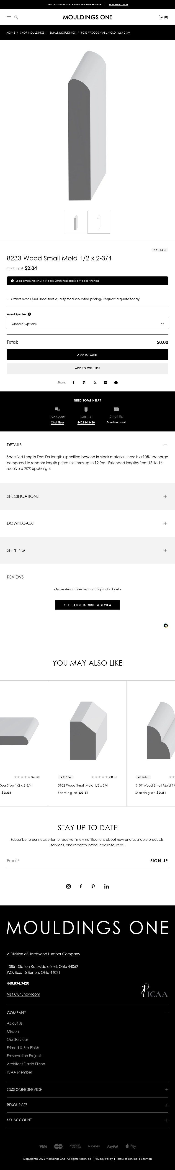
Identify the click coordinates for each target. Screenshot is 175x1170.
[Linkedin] (106, 886)
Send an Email (116, 422)
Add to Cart (87, 354)
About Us (14, 1023)
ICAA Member (19, 1072)
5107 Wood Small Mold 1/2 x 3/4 (83, 785)
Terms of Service (127, 1158)
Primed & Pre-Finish (23, 1047)
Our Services (17, 1039)
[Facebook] (73, 382)
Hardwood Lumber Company (54, 954)
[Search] (16, 17)
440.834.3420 (86, 422)
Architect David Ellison (26, 1064)
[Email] (105, 382)
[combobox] (87, 323)
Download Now (118, 4)
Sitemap (146, 1158)
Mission (13, 1031)
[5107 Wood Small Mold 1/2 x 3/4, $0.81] (87, 730)
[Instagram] (68, 886)
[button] (87, 603)
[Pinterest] (84, 382)
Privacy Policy (104, 1158)
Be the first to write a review (87, 605)
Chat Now (57, 422)
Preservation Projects (24, 1055)
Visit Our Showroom (23, 994)
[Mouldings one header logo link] (88, 17)
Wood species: (17, 314)
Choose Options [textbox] (24, 324)
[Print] (116, 382)
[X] (95, 382)
